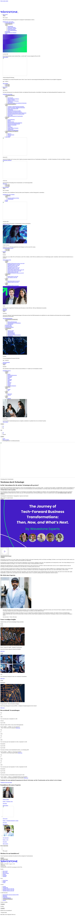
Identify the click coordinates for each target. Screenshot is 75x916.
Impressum (5, 895)
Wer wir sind (5, 14)
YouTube (8, 890)
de (1, 430)
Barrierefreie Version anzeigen (6, 556)
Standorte (4, 363)
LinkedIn (8, 888)
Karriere (4, 251)
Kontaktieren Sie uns (7, 370)
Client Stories (5, 880)
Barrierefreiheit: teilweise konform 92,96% (11, 894)
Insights (4, 881)
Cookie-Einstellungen (7, 897)
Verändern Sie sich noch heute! (6, 782)
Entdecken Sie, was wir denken (8, 194)
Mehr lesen (18, 727)
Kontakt (2, 436)
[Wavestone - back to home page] (9, 12)
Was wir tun (5, 87)
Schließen (2, 557)
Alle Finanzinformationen (7, 318)
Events (4, 882)
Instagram (8, 889)
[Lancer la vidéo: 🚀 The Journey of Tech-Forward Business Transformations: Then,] (4, 552)
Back (4, 15)
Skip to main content (4, 0)
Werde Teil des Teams (7, 259)
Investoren (5, 310)
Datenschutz (5, 896)
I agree (2, 499)
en (3, 426)
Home (4, 438)
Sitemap (4, 900)
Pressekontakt (5, 887)
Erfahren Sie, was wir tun (7, 94)
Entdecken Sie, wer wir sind (8, 21)
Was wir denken (6, 187)
